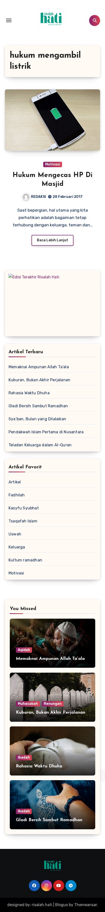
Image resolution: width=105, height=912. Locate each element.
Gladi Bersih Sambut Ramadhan (38, 406)
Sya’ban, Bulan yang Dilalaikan (37, 419)
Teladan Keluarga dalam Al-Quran (40, 445)
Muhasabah (28, 704)
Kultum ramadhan (25, 560)
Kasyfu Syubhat (24, 508)
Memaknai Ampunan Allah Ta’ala (39, 367)
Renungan (53, 704)
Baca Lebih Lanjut (52, 240)
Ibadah (24, 757)
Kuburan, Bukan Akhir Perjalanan (39, 380)
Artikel (15, 482)
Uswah (15, 534)
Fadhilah (17, 495)
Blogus (61, 904)
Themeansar (85, 904)
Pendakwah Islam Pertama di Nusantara (46, 432)
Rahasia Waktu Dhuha (29, 393)
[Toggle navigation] (9, 20)
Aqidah (24, 650)
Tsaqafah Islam (23, 521)
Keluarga (17, 547)
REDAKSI (38, 197)
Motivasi (52, 164)
